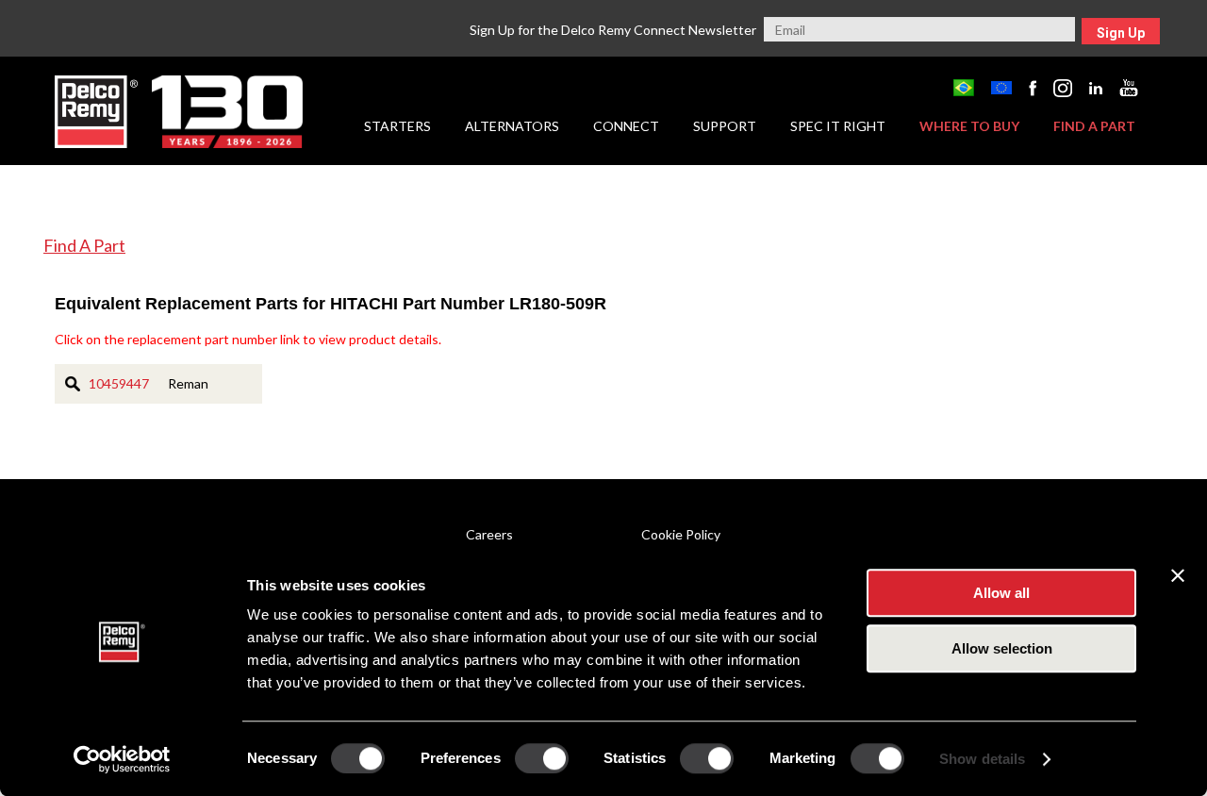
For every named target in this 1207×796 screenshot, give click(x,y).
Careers (489, 534)
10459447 (119, 383)
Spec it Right (837, 126)
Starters (397, 126)
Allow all (1001, 593)
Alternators (512, 126)
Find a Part (1094, 126)
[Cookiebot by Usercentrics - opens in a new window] (122, 759)
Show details (982, 759)
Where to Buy (969, 126)
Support (724, 126)
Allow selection (1001, 648)
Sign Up (1121, 33)
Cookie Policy (680, 534)
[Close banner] (1177, 575)
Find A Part (84, 245)
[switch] (542, 758)
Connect (626, 126)
